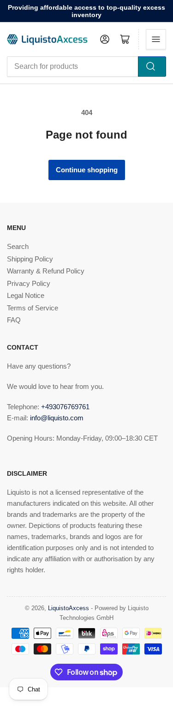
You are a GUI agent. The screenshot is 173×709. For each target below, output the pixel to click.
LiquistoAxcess (68, 608)
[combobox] (86, 66)
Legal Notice (25, 295)
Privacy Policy (28, 283)
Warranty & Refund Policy (45, 271)
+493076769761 (65, 407)
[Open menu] (156, 39)
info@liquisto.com (57, 418)
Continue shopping (87, 170)
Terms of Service (32, 308)
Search (18, 246)
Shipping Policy (30, 259)
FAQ (14, 320)
